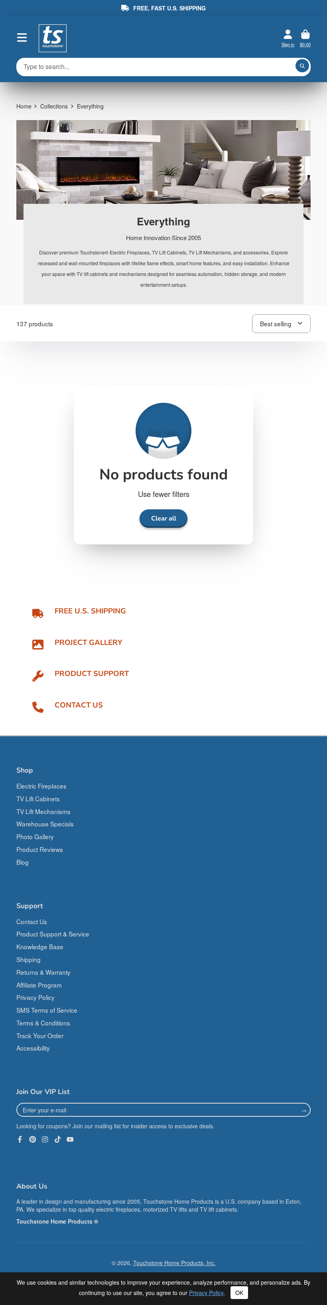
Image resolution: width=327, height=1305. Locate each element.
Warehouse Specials (45, 823)
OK (239, 1293)
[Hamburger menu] (22, 37)
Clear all (163, 518)
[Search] (302, 66)
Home (24, 106)
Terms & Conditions (43, 1022)
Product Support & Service (52, 933)
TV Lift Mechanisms (43, 811)
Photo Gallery (35, 836)
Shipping (28, 959)
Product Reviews (39, 849)
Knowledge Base (39, 946)
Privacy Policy (35, 997)
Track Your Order (39, 1035)
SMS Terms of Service (46, 1009)
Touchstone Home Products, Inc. (174, 1263)
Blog (22, 862)
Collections (54, 106)
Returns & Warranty (43, 972)
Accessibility (33, 1047)
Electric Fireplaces (41, 785)
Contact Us (31, 921)
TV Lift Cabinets (38, 798)
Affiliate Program (39, 984)
